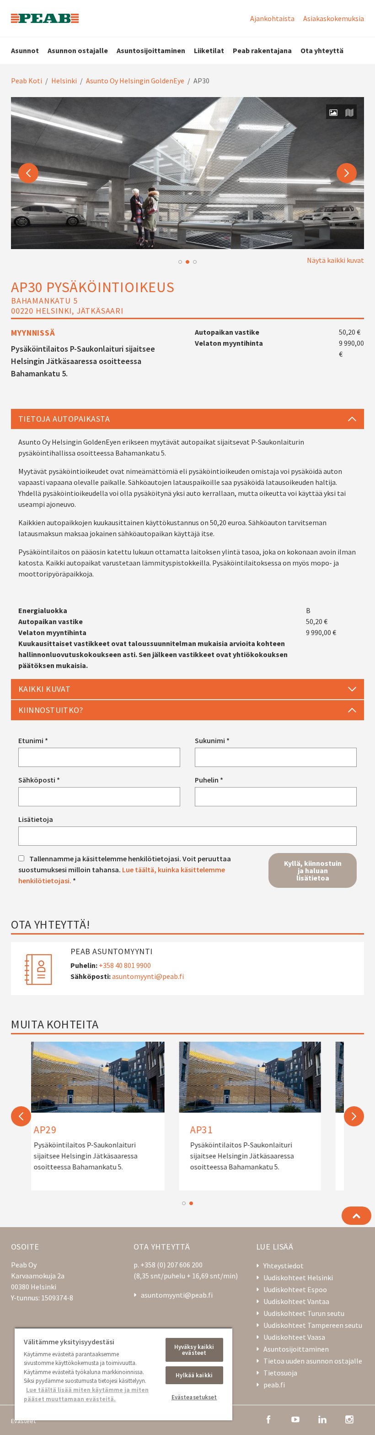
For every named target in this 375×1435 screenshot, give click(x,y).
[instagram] (349, 1419)
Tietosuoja (280, 1372)
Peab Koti (26, 80)
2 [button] (187, 262)
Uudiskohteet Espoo (295, 1289)
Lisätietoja (35, 819)
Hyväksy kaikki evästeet (194, 1350)
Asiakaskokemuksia (333, 18)
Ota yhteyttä (321, 50)
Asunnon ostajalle (78, 50)
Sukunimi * (212, 740)
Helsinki (64, 80)
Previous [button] (28, 173)
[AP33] (266, 1116)
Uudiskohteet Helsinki (298, 1277)
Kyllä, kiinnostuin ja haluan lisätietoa (313, 870)
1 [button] (180, 262)
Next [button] (347, 173)
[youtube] (295, 1419)
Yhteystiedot (283, 1265)
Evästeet (23, 1421)
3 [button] (195, 262)
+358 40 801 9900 (125, 965)
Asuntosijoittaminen (151, 50)
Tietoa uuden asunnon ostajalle (312, 1360)
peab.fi (274, 1384)
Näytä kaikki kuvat (335, 260)
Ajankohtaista (272, 18)
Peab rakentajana (262, 50)
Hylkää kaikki (194, 1375)
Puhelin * (209, 779)
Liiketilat (209, 50)
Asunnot (25, 50)
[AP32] (109, 1116)
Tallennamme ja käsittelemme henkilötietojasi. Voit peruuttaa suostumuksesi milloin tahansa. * (124, 869)
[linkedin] (322, 1419)
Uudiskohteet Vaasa (294, 1337)
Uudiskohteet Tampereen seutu (312, 1325)
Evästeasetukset (194, 1397)
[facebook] (268, 1419)
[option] (187, 173)
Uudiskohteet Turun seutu (303, 1313)
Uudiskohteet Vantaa (296, 1301)
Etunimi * (33, 740)
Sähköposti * (39, 779)
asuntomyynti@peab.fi (148, 976)
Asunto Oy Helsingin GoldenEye (135, 80)
